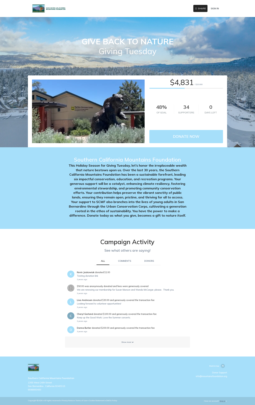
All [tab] (103, 261)
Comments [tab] (124, 261)
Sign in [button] (215, 8)
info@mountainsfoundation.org (211, 376)
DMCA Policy (111, 400)
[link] (49, 8)
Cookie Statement (96, 400)
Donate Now (186, 136)
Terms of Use (81, 400)
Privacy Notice (68, 400)
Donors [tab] (149, 261)
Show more (126, 342)
